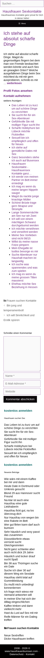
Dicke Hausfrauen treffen (19, 638)
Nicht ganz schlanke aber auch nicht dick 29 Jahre (19, 551)
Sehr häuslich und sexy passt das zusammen (22, 533)
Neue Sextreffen (14, 635)
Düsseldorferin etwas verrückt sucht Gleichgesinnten (17, 542)
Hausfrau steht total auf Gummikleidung (18, 579)
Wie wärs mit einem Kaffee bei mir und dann (20, 480)
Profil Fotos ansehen (18, 90)
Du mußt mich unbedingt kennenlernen (19, 586)
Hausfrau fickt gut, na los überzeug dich (19, 512)
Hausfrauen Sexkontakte (22, 11)
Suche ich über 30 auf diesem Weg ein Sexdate (19, 572)
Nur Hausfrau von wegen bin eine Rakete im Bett (21, 519)
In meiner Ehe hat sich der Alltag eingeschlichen (20, 600)
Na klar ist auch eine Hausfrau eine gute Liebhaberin (16, 503)
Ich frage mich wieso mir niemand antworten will (18, 593)
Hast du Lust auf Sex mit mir (21, 612)
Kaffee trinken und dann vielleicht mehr (18, 607)
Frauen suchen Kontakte (21, 300)
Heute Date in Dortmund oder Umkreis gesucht (22, 488)
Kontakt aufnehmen (17, 96)
